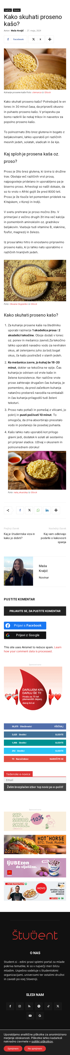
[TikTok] (48, 1006)
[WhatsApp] (38, 510)
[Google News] (40, 1016)
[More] (50, 39)
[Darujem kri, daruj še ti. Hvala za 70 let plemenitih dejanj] (33, 714)
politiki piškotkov (42, 1041)
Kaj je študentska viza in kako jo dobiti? (19, 536)
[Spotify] (39, 1006)
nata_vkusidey (21, 492)
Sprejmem (13, 1048)
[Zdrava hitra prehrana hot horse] (35, 856)
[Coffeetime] (35, 833)
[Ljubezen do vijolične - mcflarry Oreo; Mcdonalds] (35, 879)
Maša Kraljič (17, 30)
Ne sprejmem (35, 1048)
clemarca (36, 92)
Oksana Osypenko (19, 304)
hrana (16, 10)
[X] (29, 510)
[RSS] (29, 1006)
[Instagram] (20, 1006)
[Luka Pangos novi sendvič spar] (35, 902)
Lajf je (8, 10)
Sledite (59, 734)
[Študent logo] (35, 935)
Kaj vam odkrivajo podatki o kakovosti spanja (53, 538)
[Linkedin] (47, 510)
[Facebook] (20, 510)
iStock (47, 92)
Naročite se (56, 758)
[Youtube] (30, 1016)
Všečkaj (58, 726)
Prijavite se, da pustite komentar (35, 611)
